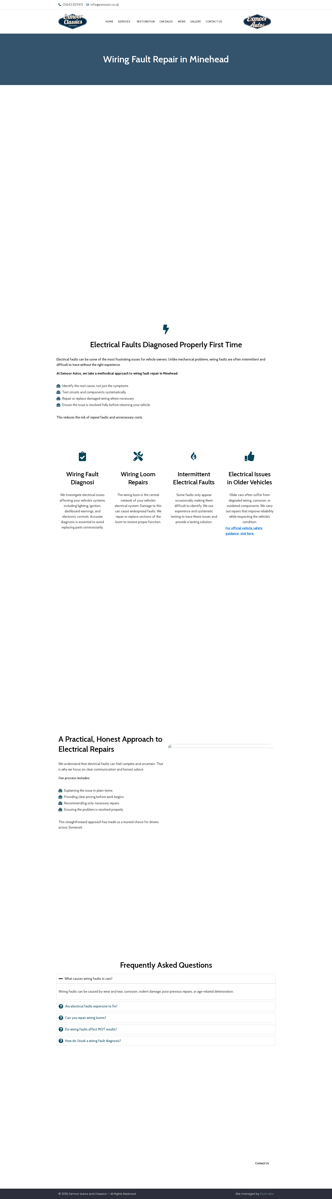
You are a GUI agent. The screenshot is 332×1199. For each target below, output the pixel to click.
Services (124, 21)
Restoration (146, 21)
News (182, 21)
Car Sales (166, 21)
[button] (125, 21)
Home (109, 21)
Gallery (195, 21)
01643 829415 (73, 5)
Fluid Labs (267, 1194)
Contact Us (214, 21)
